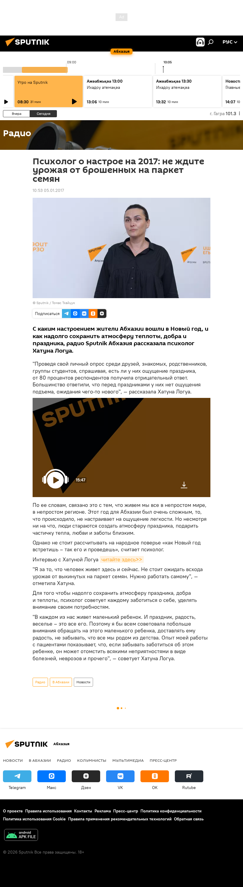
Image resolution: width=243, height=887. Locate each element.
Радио (40, 682)
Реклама (103, 811)
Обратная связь (189, 819)
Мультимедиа (128, 760)
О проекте (13, 811)
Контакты (83, 811)
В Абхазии (60, 682)
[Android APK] (21, 835)
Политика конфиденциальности (171, 811)
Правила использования (48, 811)
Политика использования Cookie (34, 819)
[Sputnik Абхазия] (29, 47)
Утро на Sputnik (32, 82)
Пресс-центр (163, 760)
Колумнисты (91, 760)
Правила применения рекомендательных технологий (120, 819)
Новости (83, 682)
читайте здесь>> (121, 559)
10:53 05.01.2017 (48, 190)
